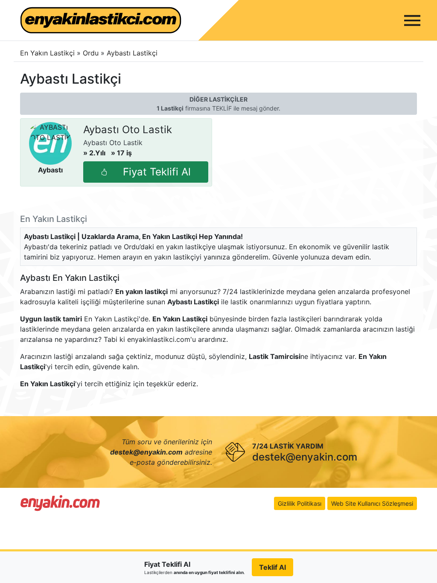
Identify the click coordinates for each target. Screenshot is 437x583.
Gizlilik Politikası (299, 503)
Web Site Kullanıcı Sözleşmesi (372, 503)
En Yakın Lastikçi (47, 53)
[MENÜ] (412, 20)
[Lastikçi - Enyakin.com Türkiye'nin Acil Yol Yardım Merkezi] (60, 502)
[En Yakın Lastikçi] (100, 20)
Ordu (92, 53)
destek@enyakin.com (304, 457)
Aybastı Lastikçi (132, 53)
